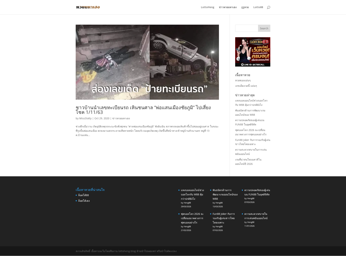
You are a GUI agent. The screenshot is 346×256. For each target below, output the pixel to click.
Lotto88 (258, 7)
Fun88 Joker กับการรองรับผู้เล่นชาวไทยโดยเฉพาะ (224, 218)
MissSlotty (85, 118)
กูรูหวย (245, 7)
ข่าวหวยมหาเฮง (228, 7)
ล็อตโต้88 (83, 195)
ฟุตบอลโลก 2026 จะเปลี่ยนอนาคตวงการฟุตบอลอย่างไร (192, 218)
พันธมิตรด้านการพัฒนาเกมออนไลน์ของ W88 (225, 194)
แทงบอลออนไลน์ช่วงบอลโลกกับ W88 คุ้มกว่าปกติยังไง (192, 194)
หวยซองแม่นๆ (243, 80)
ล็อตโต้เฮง (84, 200)
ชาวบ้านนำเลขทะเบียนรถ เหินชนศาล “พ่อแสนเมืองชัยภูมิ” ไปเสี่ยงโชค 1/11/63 (143, 109)
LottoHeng (207, 7)
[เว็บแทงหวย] (252, 65)
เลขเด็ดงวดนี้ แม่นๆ (246, 85)
